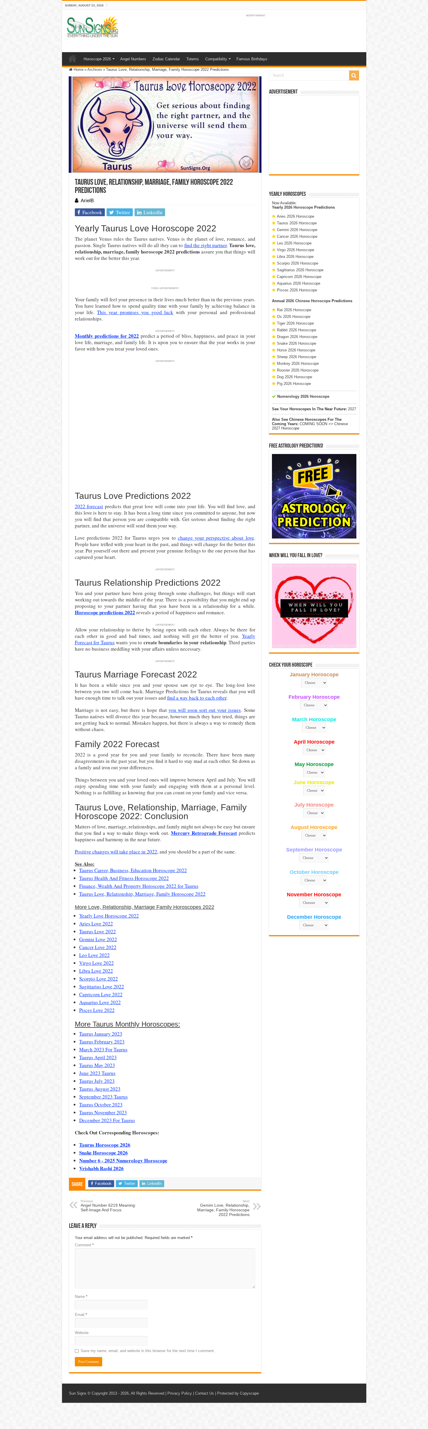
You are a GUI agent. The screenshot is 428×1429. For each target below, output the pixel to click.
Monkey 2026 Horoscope (298, 363)
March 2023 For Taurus (103, 1049)
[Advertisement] (314, 134)
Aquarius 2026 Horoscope (298, 283)
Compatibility (216, 59)
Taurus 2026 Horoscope (297, 223)
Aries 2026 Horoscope (295, 216)
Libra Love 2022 (96, 970)
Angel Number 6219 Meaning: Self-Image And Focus (108, 1205)
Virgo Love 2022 (96, 963)
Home (72, 58)
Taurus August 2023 (100, 1088)
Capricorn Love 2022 (101, 994)
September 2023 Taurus (103, 1096)
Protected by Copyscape (238, 1393)
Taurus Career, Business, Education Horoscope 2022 (133, 870)
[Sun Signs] (92, 26)
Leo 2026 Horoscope (294, 243)
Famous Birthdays (251, 59)
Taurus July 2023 (97, 1081)
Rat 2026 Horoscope (294, 310)
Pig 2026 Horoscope (294, 383)
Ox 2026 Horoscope (293, 316)
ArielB (87, 200)
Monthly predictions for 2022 (107, 335)
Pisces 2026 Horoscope (297, 290)
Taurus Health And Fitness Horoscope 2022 (124, 878)
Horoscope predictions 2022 (105, 612)
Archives (94, 69)
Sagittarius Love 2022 (101, 986)
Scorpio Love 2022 (98, 978)
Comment (84, 1245)
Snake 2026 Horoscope (296, 343)
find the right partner (205, 245)
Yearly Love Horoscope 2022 (109, 915)
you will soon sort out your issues (205, 710)
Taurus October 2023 (101, 1104)
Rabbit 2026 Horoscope (296, 330)
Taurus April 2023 (98, 1057)
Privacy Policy (179, 1393)
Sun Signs (77, 1393)
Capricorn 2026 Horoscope (299, 276)
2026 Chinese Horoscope (308, 301)
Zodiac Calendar (166, 59)
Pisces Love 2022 (97, 1010)
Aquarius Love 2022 (100, 1002)
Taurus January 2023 (100, 1033)
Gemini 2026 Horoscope (297, 230)
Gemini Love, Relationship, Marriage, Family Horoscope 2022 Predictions (223, 1208)
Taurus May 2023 (97, 1065)
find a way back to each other (197, 697)
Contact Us (204, 1393)
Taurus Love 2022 (97, 931)
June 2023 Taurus (97, 1073)
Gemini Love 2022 (98, 939)
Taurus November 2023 (103, 1112)
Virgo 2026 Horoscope (295, 250)
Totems (192, 59)
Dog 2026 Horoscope (294, 377)
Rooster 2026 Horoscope (298, 370)
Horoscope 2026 (97, 59)
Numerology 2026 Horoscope (303, 396)
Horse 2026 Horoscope (296, 350)
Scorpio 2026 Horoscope (297, 263)
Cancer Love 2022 (97, 947)
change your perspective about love (216, 537)
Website (82, 1333)
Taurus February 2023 (102, 1041)
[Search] (354, 75)
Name (81, 1296)
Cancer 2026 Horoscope (297, 236)
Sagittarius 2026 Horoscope (300, 270)
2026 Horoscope (298, 207)
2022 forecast (89, 506)
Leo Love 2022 (94, 955)
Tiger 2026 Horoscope (295, 323)
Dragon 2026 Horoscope (297, 337)
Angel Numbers (133, 59)
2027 (352, 409)
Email (81, 1314)
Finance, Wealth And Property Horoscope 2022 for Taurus (139, 886)
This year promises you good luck (135, 312)
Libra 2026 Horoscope (295, 256)
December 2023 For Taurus (107, 1120)
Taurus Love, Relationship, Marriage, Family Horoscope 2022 (142, 894)
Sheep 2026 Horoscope (296, 357)
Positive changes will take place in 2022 (116, 851)
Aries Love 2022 (96, 923)
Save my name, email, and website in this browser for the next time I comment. (148, 1351)
